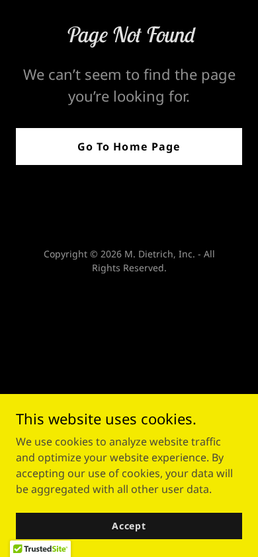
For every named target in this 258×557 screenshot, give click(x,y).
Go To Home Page (128, 146)
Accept (129, 525)
